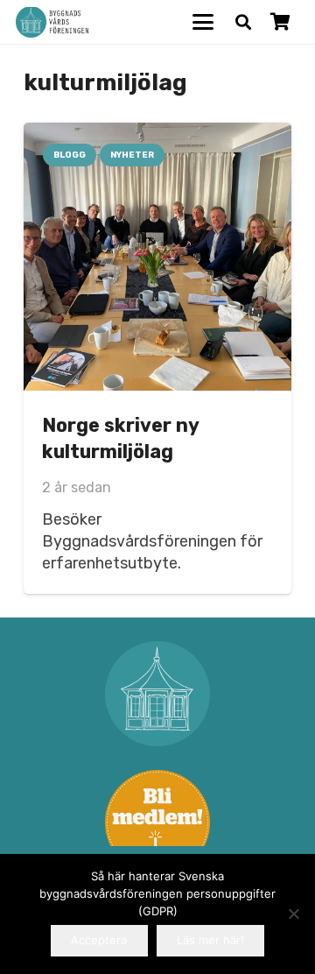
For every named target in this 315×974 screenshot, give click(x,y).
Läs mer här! (210, 940)
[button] (203, 21)
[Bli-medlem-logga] (157, 822)
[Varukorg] (280, 22)
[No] (293, 913)
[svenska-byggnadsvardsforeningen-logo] (52, 22)
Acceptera (99, 940)
